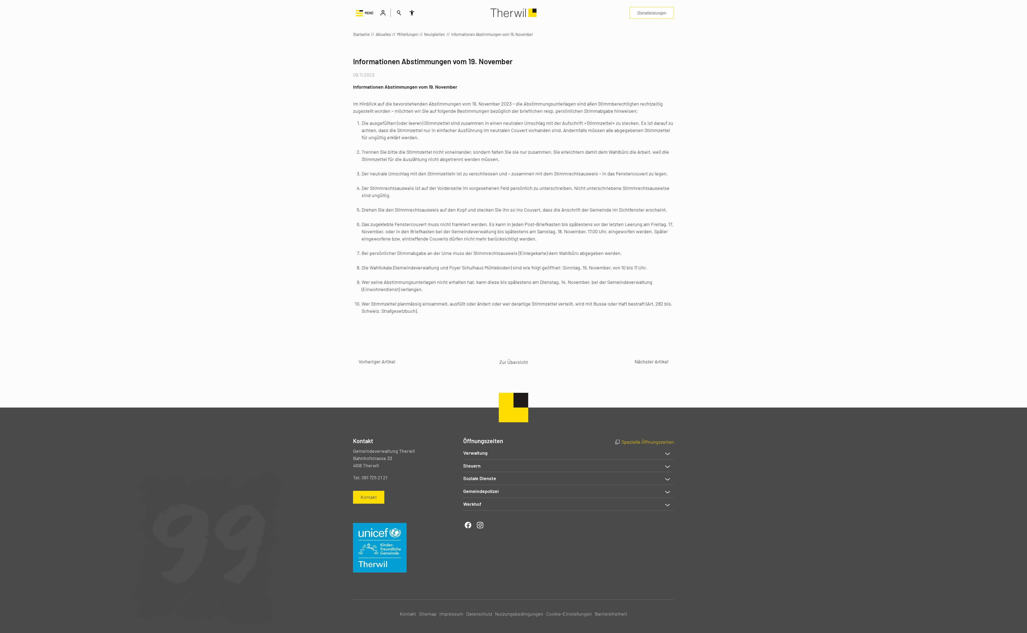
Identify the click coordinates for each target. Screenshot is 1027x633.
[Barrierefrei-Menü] (412, 13)
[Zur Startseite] (513, 13)
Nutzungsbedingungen (519, 614)
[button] (364, 13)
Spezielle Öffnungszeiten (648, 442)
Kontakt (408, 614)
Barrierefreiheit (611, 614)
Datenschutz (479, 614)
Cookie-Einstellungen (569, 614)
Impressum (451, 614)
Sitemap (427, 614)
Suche (399, 13)
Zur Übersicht (513, 362)
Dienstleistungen (651, 12)
